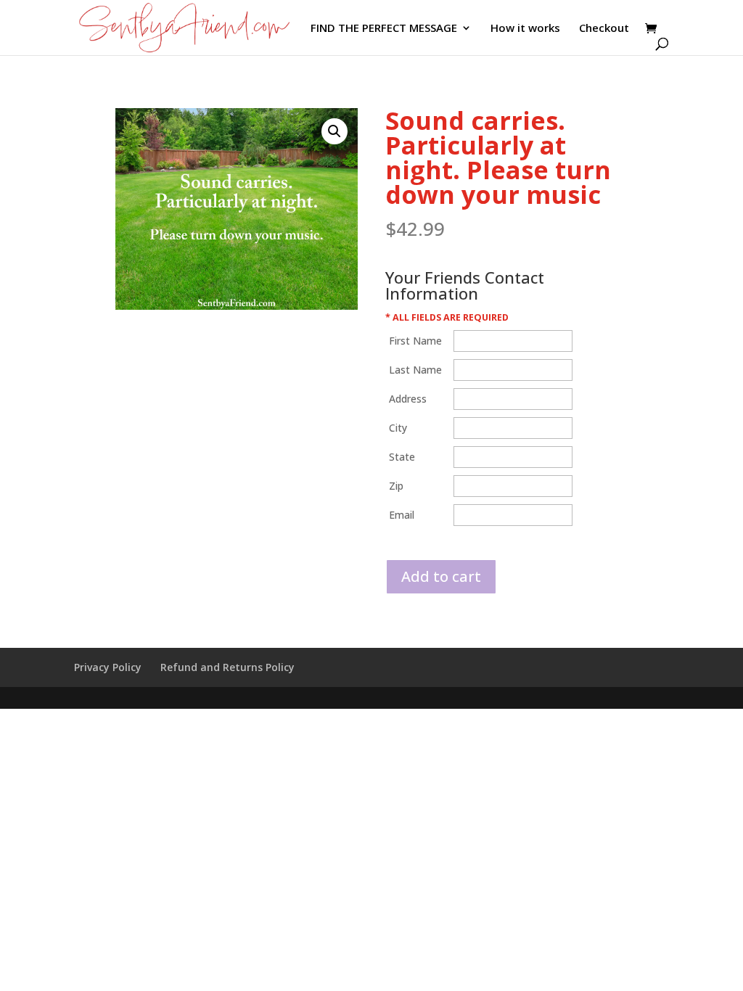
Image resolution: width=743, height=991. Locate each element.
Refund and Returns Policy (227, 667)
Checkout (604, 28)
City (398, 428)
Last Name (415, 370)
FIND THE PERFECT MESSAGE (384, 28)
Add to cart (441, 576)
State (402, 457)
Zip (396, 486)
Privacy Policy (107, 667)
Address (408, 399)
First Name (415, 341)
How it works (525, 28)
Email (401, 515)
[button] (334, 131)
